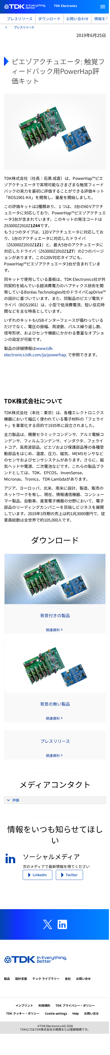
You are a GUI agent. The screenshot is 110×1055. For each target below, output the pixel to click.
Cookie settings (56, 1013)
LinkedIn (40, 874)
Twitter (71, 874)
